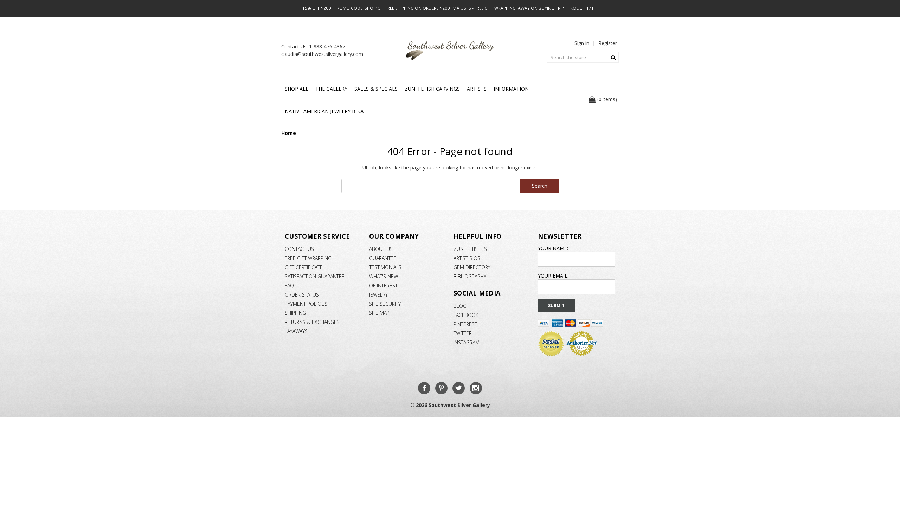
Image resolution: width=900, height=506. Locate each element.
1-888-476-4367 (327, 46)
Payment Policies (306, 303)
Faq (289, 285)
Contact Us (299, 249)
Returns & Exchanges (312, 322)
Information (511, 88)
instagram (467, 342)
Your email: (553, 275)
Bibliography (470, 276)
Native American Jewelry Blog (325, 111)
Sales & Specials (376, 88)
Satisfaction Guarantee (315, 276)
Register (607, 43)
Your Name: (553, 248)
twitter (463, 333)
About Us (381, 249)
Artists (477, 88)
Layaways (296, 331)
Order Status (302, 294)
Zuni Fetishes (470, 249)
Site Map (379, 313)
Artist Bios (467, 258)
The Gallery (331, 88)
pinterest (465, 324)
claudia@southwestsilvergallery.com (322, 54)
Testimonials (385, 267)
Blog (460, 306)
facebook (466, 315)
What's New (383, 276)
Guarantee (382, 258)
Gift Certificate (304, 267)
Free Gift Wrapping (308, 258)
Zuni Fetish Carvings (432, 88)
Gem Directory (472, 267)
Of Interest (383, 285)
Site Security (385, 303)
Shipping (295, 313)
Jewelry (378, 294)
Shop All (296, 88)
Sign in (581, 43)
